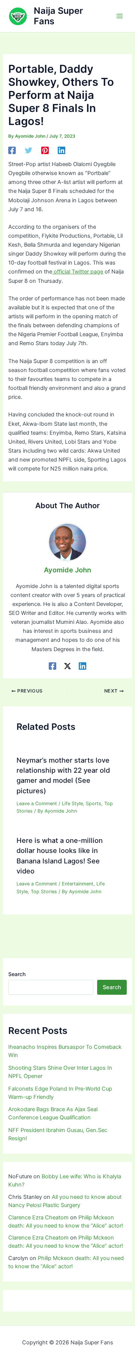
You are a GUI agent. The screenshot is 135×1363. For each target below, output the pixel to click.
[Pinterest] (45, 150)
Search (17, 974)
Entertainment (77, 884)
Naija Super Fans (58, 15)
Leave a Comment (36, 803)
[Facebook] (12, 150)
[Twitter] (28, 150)
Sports (93, 803)
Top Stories (44, 891)
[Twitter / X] (67, 666)
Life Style (72, 803)
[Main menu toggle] (120, 16)
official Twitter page (77, 271)
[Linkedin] (61, 150)
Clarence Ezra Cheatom (38, 1217)
